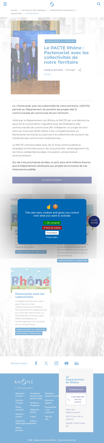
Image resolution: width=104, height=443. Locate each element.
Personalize (52, 233)
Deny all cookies (53, 228)
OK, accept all (52, 223)
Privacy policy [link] (52, 237)
